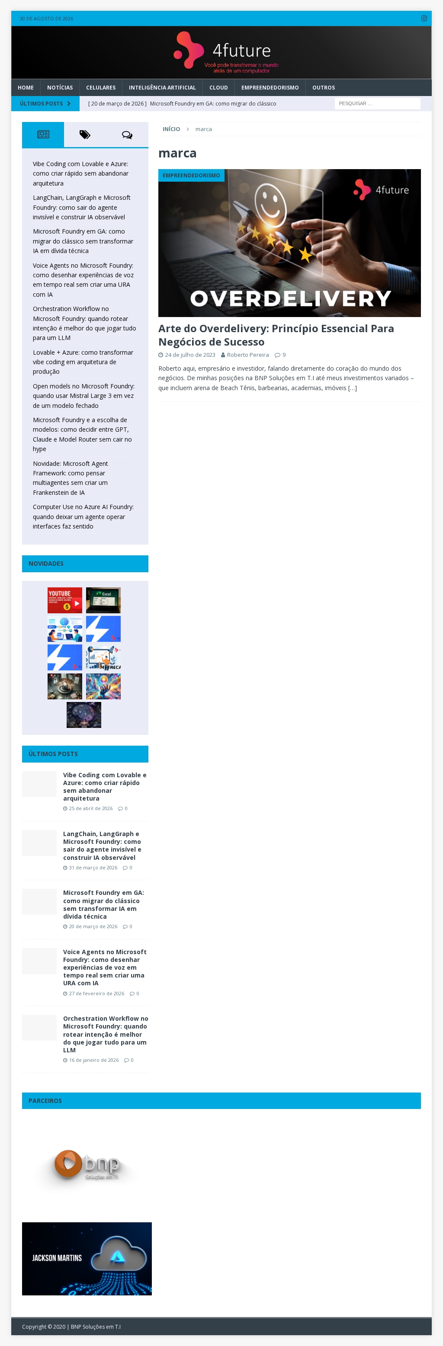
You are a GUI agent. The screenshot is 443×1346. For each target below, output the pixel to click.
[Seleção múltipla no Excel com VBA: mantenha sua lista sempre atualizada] (103, 600)
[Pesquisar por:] (377, 103)
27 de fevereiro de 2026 (96, 993)
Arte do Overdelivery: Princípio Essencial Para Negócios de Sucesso (276, 335)
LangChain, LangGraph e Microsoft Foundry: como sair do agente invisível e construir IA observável (82, 207)
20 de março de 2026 (93, 926)
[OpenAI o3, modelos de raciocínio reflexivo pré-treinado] (84, 715)
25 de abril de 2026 (90, 808)
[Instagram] (424, 18)
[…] (352, 388)
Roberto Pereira (248, 355)
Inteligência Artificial (162, 87)
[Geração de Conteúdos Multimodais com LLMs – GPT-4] (103, 686)
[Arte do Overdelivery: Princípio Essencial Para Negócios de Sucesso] (289, 243)
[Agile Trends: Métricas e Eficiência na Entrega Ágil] (103, 657)
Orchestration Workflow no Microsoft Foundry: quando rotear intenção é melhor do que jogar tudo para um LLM (105, 1034)
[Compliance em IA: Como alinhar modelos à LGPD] (65, 686)
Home (26, 87)
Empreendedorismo (270, 87)
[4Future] (221, 74)
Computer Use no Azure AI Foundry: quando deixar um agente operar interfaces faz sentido (83, 516)
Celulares (101, 87)
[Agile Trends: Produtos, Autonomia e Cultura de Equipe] (65, 657)
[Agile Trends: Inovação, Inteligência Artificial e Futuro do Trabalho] (103, 629)
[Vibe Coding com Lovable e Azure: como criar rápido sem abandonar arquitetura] (39, 784)
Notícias (60, 87)
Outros (323, 87)
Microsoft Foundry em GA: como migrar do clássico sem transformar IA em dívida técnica (83, 241)
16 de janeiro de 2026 (94, 1060)
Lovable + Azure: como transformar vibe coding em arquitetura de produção (83, 362)
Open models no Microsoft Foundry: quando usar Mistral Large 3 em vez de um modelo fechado (84, 396)
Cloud (218, 87)
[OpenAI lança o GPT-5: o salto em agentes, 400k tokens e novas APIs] (65, 629)
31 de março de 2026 (93, 867)
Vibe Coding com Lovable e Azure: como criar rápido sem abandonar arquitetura (80, 173)
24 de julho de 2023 (190, 355)
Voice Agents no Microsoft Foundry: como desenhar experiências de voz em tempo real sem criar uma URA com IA (105, 967)
